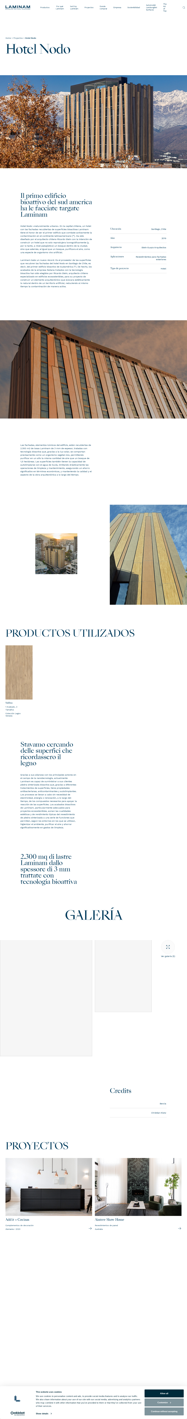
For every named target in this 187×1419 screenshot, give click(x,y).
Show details (42, 1413)
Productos (44, 7)
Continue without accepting (164, 1411)
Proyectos (18, 38)
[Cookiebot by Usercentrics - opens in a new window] (18, 1414)
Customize (162, 1402)
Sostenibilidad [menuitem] (133, 7)
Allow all (164, 1393)
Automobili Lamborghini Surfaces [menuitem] (151, 7)
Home (8, 38)
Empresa (117, 7)
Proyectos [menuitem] (88, 7)
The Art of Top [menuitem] (165, 7)
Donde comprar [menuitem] (103, 7)
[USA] (21, 7)
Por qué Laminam (60, 7)
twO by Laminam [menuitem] (74, 7)
